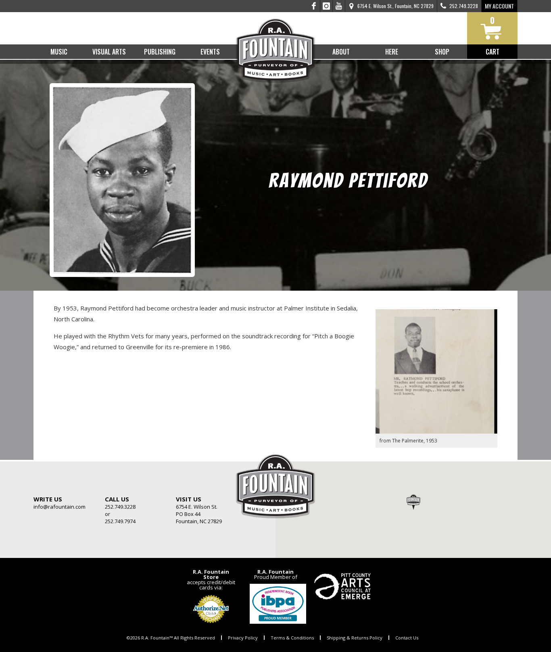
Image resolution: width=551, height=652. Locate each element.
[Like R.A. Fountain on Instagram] (326, 6)
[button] (413, 502)
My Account (499, 6)
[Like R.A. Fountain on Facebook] (314, 6)
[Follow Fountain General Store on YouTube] (339, 6)
